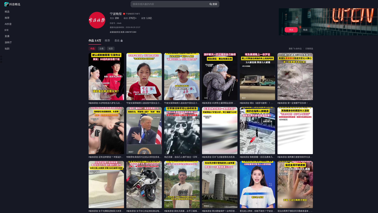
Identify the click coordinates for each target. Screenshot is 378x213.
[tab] (95, 41)
